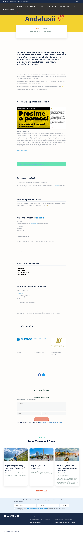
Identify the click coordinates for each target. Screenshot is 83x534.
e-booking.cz (56, 185)
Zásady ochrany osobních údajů (63, 519)
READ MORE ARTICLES (41, 490)
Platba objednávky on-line (36, 516)
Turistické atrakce (64, 6)
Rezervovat (33, 6)
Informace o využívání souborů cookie (65, 522)
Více (74, 6)
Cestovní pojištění (51, 6)
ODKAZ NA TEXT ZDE (22, 150)
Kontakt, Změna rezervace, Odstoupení (40, 519)
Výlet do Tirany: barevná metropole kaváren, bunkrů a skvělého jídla (41, 466)
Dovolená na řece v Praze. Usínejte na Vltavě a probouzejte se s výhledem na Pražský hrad (67, 467)
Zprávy (38, 28)
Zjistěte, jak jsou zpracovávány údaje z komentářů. (50, 422)
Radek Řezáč (20, 293)
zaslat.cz (40, 218)
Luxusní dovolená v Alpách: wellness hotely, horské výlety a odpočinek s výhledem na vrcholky (15, 467)
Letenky (41, 6)
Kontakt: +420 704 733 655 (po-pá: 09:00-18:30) (19, 1)
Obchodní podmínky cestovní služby (64, 516)
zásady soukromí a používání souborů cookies (37, 508)
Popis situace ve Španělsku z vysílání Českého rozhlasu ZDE (34, 164)
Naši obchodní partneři (35, 522)
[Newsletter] (18, 516)
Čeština (77, 1)
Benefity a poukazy (22, 6)
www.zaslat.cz (34, 223)
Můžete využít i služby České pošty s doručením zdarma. (32, 251)
